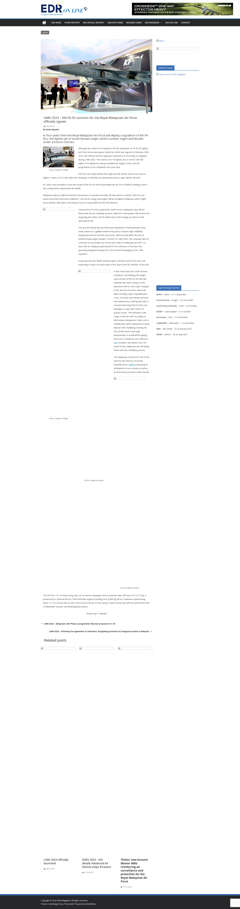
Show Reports (72, 22)
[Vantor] (160, 41)
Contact (185, 22)
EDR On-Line (171, 22)
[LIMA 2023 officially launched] (58, 648)
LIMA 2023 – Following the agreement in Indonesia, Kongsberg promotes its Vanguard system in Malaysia (99, 631)
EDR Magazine (152, 22)
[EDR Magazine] (44, 22)
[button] (160, 23)
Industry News (115, 22)
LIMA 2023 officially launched (56, 861)
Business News (134, 22)
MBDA (132, 364)
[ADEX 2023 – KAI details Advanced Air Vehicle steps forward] (96, 648)
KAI (115, 342)
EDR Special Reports (93, 22)
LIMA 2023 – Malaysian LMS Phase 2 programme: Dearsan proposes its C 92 (79, 623)
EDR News (56, 22)
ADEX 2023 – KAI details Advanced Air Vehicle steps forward (96, 863)
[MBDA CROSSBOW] (182, 9)
